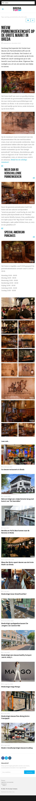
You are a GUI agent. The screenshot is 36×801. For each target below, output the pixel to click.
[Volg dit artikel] (28, 20)
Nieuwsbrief (5, 763)
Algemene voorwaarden (7, 782)
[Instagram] (9, 758)
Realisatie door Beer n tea (7, 792)
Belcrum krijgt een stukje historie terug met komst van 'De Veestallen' (17, 500)
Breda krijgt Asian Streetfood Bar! (13, 594)
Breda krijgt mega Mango (10, 687)
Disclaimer (4, 784)
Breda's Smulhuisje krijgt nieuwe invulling (17, 748)
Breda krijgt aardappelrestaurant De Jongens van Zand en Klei (14, 624)
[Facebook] (2, 758)
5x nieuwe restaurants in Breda (12, 469)
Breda (4, 785)
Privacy (3, 780)
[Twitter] (6, 758)
